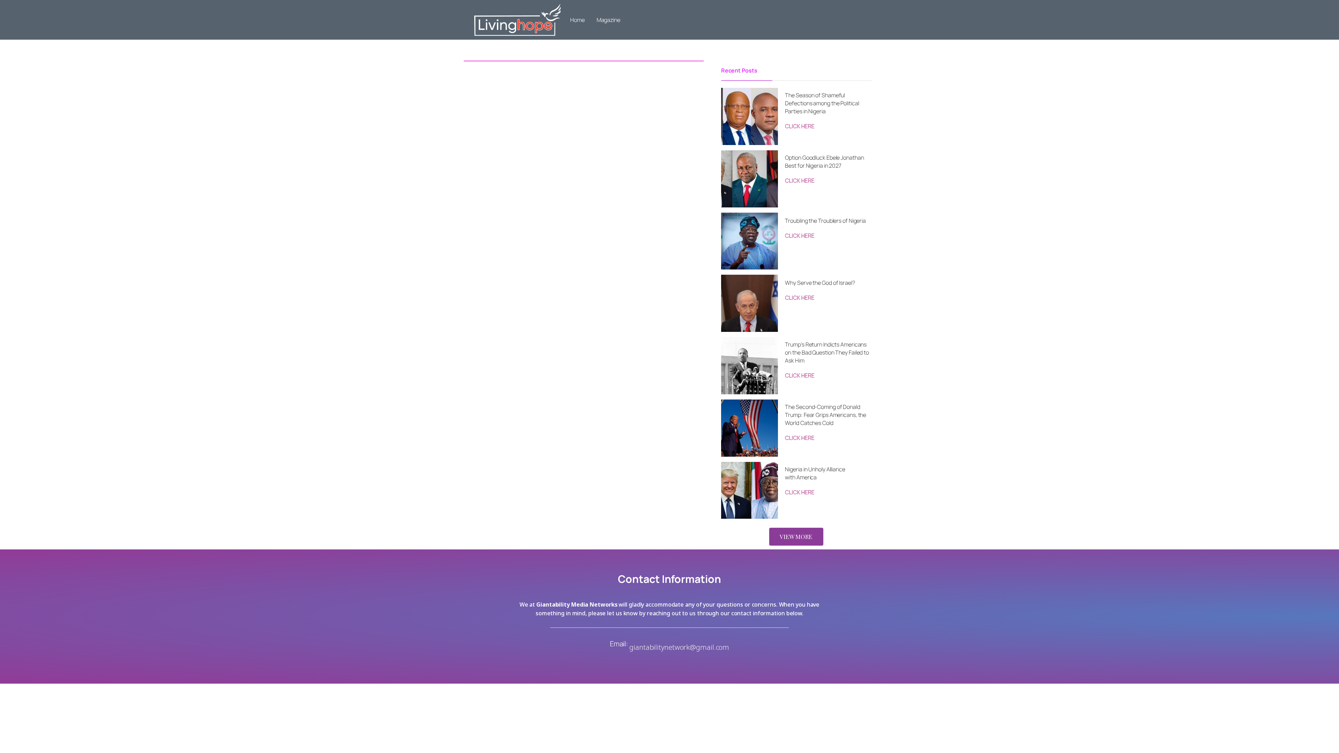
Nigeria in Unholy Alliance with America (815, 473)
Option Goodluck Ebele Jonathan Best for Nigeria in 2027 (824, 161)
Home (577, 20)
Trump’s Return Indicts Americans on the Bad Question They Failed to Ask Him (827, 352)
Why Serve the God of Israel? (820, 283)
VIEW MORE (796, 536)
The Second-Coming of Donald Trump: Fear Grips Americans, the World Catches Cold (825, 415)
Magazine (608, 20)
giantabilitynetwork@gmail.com (679, 647)
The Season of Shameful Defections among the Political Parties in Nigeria (822, 103)
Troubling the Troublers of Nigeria (825, 221)
